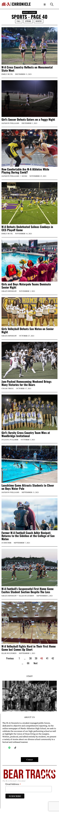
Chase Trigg (8, 388)
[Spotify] (9, 748)
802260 (24, 176)
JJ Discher (6, 542)
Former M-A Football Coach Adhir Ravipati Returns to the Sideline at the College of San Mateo (28, 536)
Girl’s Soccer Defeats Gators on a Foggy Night (28, 119)
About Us (29, 717)
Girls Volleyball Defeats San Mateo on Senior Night (28, 330)
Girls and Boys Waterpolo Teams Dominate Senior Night (26, 286)
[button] (52, 4)
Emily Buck (7, 74)
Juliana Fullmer (10, 439)
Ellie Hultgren (26, 595)
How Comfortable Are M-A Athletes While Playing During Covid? (25, 171)
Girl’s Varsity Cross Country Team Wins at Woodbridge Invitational (26, 434)
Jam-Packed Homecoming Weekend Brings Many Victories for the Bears (26, 383)
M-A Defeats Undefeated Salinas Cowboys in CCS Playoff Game (27, 228)
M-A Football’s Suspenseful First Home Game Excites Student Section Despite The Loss (28, 590)
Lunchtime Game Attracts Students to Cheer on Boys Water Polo (28, 487)
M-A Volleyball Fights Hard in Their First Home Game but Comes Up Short (29, 648)
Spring (28, 21)
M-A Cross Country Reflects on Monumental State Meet (27, 69)
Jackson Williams (10, 123)
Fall (19, 21)
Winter (39, 21)
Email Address (13, 784)
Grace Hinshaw (9, 291)
